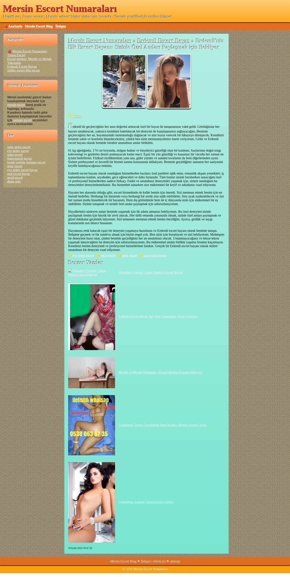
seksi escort (108, 255)
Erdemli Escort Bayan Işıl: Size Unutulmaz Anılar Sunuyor (157, 316)
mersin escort (16, 105)
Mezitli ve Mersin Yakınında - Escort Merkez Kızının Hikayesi (160, 372)
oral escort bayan (155, 255)
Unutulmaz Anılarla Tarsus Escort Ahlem (145, 502)
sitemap (175, 561)
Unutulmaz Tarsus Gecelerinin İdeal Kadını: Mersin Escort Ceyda (162, 425)
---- (78, 115)
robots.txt (159, 561)
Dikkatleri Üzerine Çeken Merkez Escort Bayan (150, 272)
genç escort (129, 255)
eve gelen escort (83, 255)
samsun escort (22, 120)
